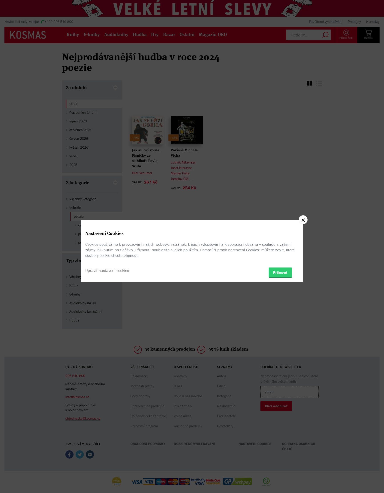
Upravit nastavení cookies (107, 270)
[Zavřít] (303, 219)
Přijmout (280, 272)
